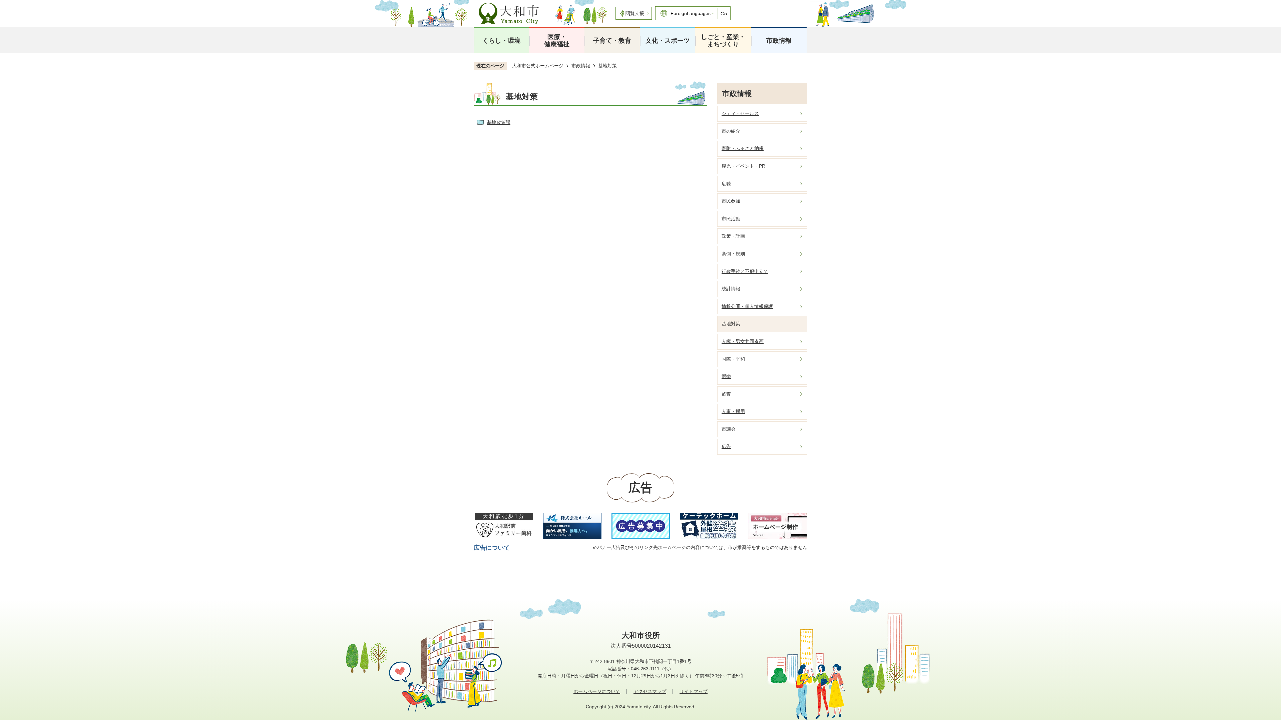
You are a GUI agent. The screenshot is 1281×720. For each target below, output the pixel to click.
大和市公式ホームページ (537, 65)
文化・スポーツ (668, 40)
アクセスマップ (649, 691)
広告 (726, 446)
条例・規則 (733, 253)
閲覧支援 (634, 13)
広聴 (726, 183)
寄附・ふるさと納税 (743, 148)
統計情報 (731, 288)
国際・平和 (733, 359)
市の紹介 (731, 131)
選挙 (726, 376)
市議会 (729, 429)
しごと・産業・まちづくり (723, 40)
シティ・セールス (740, 113)
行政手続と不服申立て (745, 271)
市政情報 (779, 40)
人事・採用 (733, 411)
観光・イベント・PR (743, 166)
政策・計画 (733, 236)
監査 (726, 394)
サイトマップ (694, 691)
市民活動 (731, 218)
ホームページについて (596, 691)
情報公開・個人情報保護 (747, 306)
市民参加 (731, 201)
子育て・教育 (612, 40)
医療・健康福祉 (556, 40)
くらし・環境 (501, 40)
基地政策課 (498, 122)
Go (724, 13)
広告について (492, 547)
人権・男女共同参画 (743, 341)
